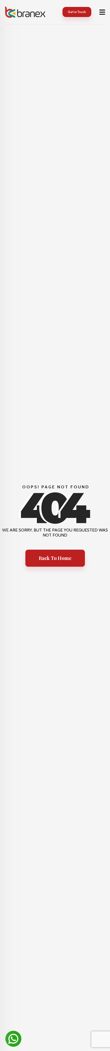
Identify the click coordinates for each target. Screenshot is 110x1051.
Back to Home (55, 558)
